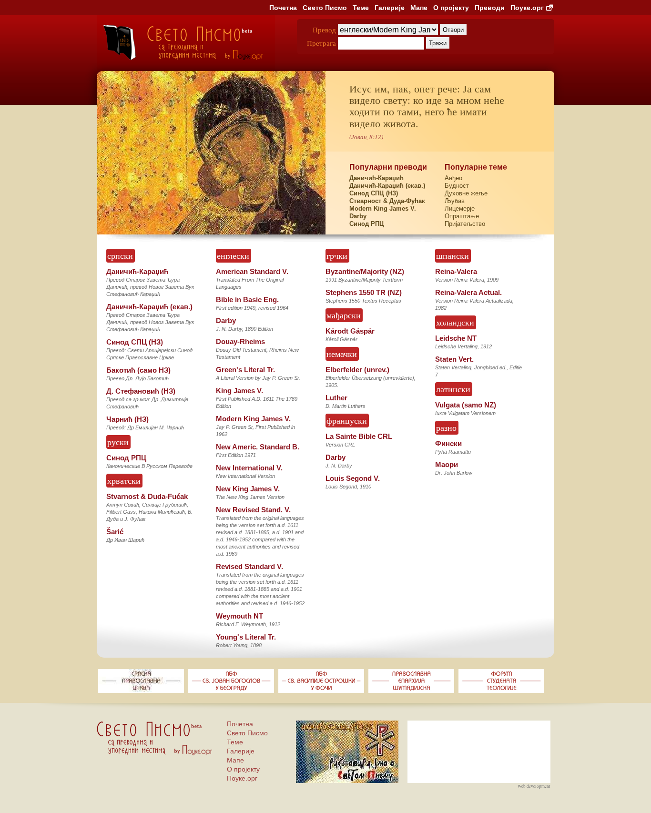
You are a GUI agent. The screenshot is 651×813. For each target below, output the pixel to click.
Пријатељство (465, 223)
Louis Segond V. (353, 478)
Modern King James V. (382, 208)
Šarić (114, 532)
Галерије (390, 7)
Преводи (490, 7)
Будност (457, 185)
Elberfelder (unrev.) (357, 370)
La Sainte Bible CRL (359, 436)
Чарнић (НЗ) (127, 419)
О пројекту (451, 7)
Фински (448, 443)
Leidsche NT (456, 338)
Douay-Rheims (240, 341)
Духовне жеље (466, 193)
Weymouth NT (239, 616)
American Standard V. (252, 271)
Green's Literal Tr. (245, 370)
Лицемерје (460, 208)
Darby (357, 216)
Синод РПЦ (366, 223)
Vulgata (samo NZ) (465, 405)
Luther (336, 398)
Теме (361, 7)
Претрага (321, 43)
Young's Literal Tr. (246, 637)
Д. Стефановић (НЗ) (140, 391)
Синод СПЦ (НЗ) (373, 193)
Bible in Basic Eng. (247, 299)
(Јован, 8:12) (366, 136)
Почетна (283, 7)
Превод (324, 29)
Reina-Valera (456, 271)
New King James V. (248, 489)
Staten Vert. (454, 359)
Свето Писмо (325, 7)
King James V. (239, 390)
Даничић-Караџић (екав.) (387, 185)
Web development (534, 786)
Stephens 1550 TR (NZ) (364, 292)
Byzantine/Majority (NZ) (365, 271)
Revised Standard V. (249, 566)
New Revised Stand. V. (253, 510)
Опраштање (462, 216)
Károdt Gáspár (350, 331)
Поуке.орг (527, 7)
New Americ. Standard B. (257, 447)
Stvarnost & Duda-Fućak (147, 496)
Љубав (455, 200)
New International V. (249, 468)
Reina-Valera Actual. (468, 292)
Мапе (418, 7)
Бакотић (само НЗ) (138, 370)
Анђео (453, 178)
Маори (446, 464)
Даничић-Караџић (376, 178)
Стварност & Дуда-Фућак (387, 200)
